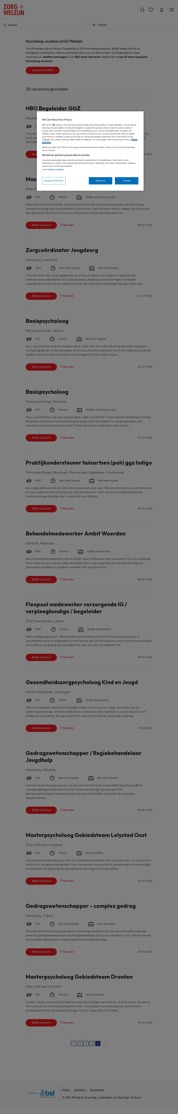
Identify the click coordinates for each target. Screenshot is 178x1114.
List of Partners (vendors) (53, 170)
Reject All (100, 181)
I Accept (127, 181)
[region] (90, 151)
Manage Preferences (53, 181)
